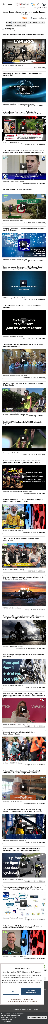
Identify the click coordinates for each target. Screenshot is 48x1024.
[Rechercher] (38, 4)
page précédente (40, 18)
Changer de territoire (40, 8)
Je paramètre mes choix (37, 1017)
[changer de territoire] (33, 4)
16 (45, 978)
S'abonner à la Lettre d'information (25, 1009)
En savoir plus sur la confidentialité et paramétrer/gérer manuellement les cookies (22, 1000)
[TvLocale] (22, 4)
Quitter (11, 991)
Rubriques (9, 29)
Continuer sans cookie (31, 991)
